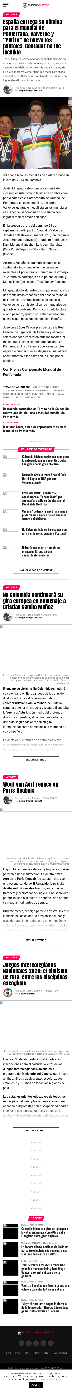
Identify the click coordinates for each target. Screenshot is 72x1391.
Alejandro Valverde (18, 390)
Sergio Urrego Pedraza (30, 90)
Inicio (8, 1353)
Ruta (20, 397)
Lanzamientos (60, 1353)
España (59, 390)
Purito (9, 397)
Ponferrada (56, 394)
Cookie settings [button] (51, 1379)
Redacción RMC (27, 993)
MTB (37, 1353)
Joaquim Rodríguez (17, 394)
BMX (46, 1353)
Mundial (39, 394)
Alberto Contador (47, 387)
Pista (28, 1353)
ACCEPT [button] (36, 1384)
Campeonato (42, 390)
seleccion (33, 397)
